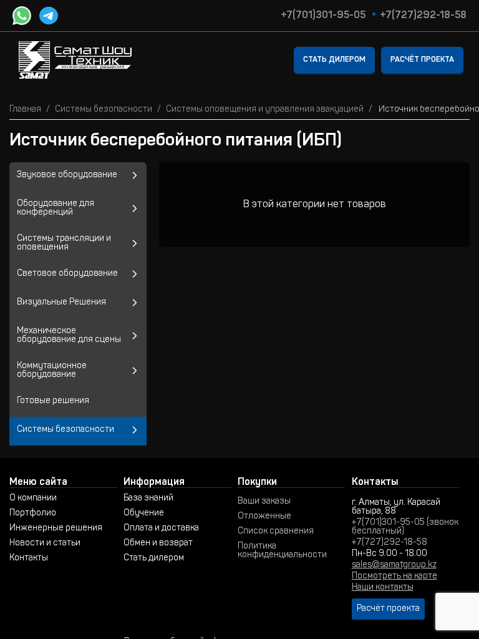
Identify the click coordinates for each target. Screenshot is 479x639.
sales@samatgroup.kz (394, 565)
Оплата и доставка (161, 528)
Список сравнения (276, 531)
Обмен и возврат (158, 543)
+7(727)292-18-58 (423, 16)
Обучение (143, 513)
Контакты (28, 558)
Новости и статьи (44, 543)
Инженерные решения (55, 528)
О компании (33, 498)
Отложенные (264, 516)
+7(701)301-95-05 (323, 16)
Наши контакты (383, 587)
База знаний (148, 498)
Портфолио (32, 513)
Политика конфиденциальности (282, 551)
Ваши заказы (264, 501)
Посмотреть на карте (394, 576)
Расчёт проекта (422, 60)
